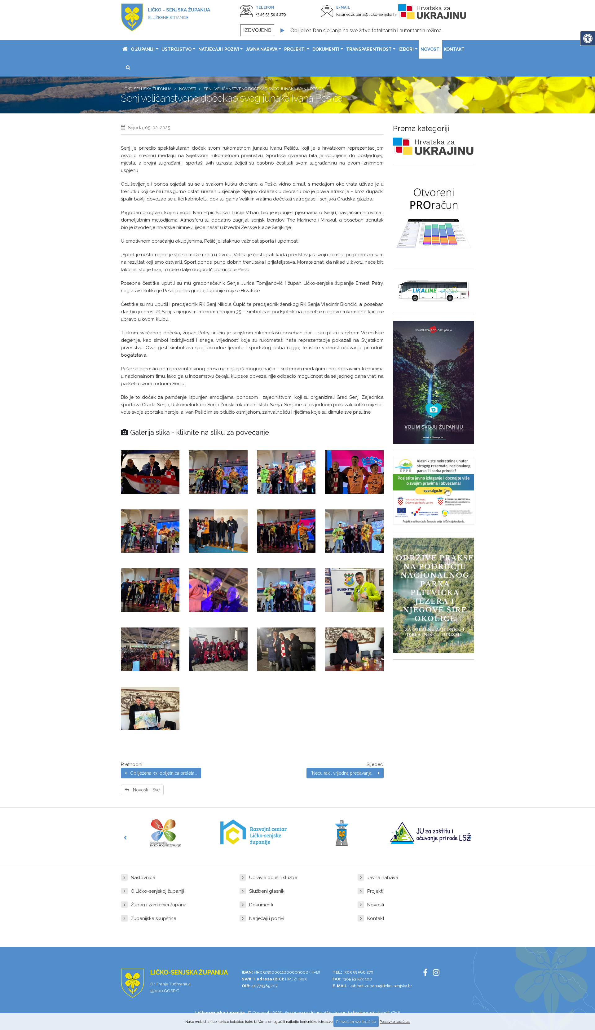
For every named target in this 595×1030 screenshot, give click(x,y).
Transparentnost (369, 49)
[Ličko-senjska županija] (125, 49)
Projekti (295, 49)
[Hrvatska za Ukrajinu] (438, 12)
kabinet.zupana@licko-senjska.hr (366, 14)
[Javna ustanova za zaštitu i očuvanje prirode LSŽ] (430, 833)
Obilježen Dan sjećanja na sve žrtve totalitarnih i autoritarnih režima (366, 30)
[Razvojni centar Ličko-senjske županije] (253, 833)
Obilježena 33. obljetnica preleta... (161, 773)
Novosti (431, 49)
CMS (395, 1012)
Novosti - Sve (144, 789)
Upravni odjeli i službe (273, 877)
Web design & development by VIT (357, 1012)
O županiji (143, 49)
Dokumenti (325, 49)
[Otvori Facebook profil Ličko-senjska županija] (427, 973)
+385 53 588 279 (271, 14)
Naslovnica (143, 877)
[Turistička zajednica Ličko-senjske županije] (165, 833)
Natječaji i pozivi (218, 49)
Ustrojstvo (176, 49)
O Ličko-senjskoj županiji (157, 891)
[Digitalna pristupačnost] (587, 38)
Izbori (406, 49)
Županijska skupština (153, 918)
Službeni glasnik (266, 891)
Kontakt (454, 49)
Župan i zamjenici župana (159, 905)
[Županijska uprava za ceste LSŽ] (342, 833)
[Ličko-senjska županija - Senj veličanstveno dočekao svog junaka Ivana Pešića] (150, 472)
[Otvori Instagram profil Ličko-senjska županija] (438, 973)
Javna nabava (261, 49)
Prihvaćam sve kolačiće (356, 1021)
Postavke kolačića (395, 1021)
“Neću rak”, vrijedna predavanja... (344, 773)
